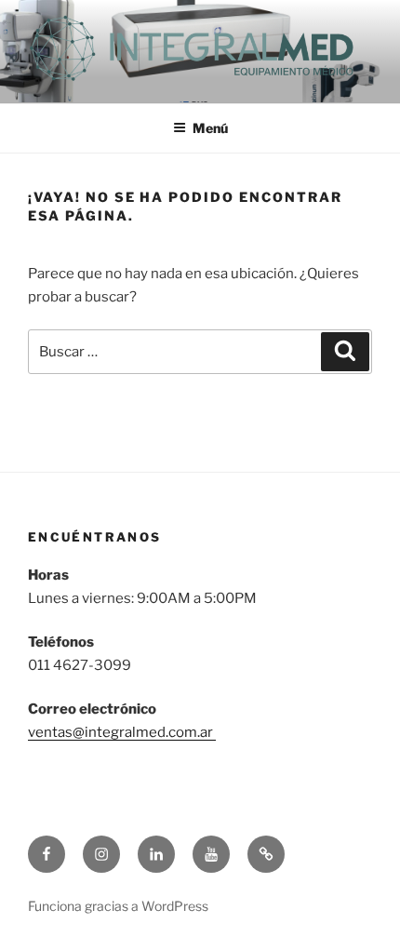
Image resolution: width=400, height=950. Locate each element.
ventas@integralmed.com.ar (122, 732)
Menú (210, 128)
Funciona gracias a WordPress (118, 906)
